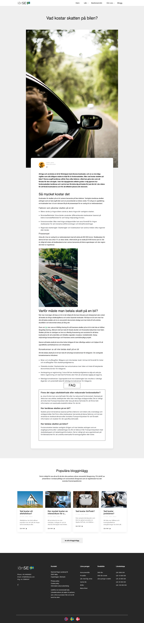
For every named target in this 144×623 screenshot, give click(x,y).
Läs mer (22, 528)
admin (52, 162)
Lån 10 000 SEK (121, 576)
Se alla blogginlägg (72, 540)
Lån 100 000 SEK (121, 585)
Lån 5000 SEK (120, 572)
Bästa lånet (83, 588)
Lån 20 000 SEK (121, 579)
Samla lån (83, 582)
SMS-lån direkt (102, 576)
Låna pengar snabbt (104, 579)
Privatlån (83, 576)
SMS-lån (100, 572)
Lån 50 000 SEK (121, 582)
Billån (82, 585)
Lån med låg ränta (86, 579)
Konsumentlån (85, 572)
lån (46, 327)
